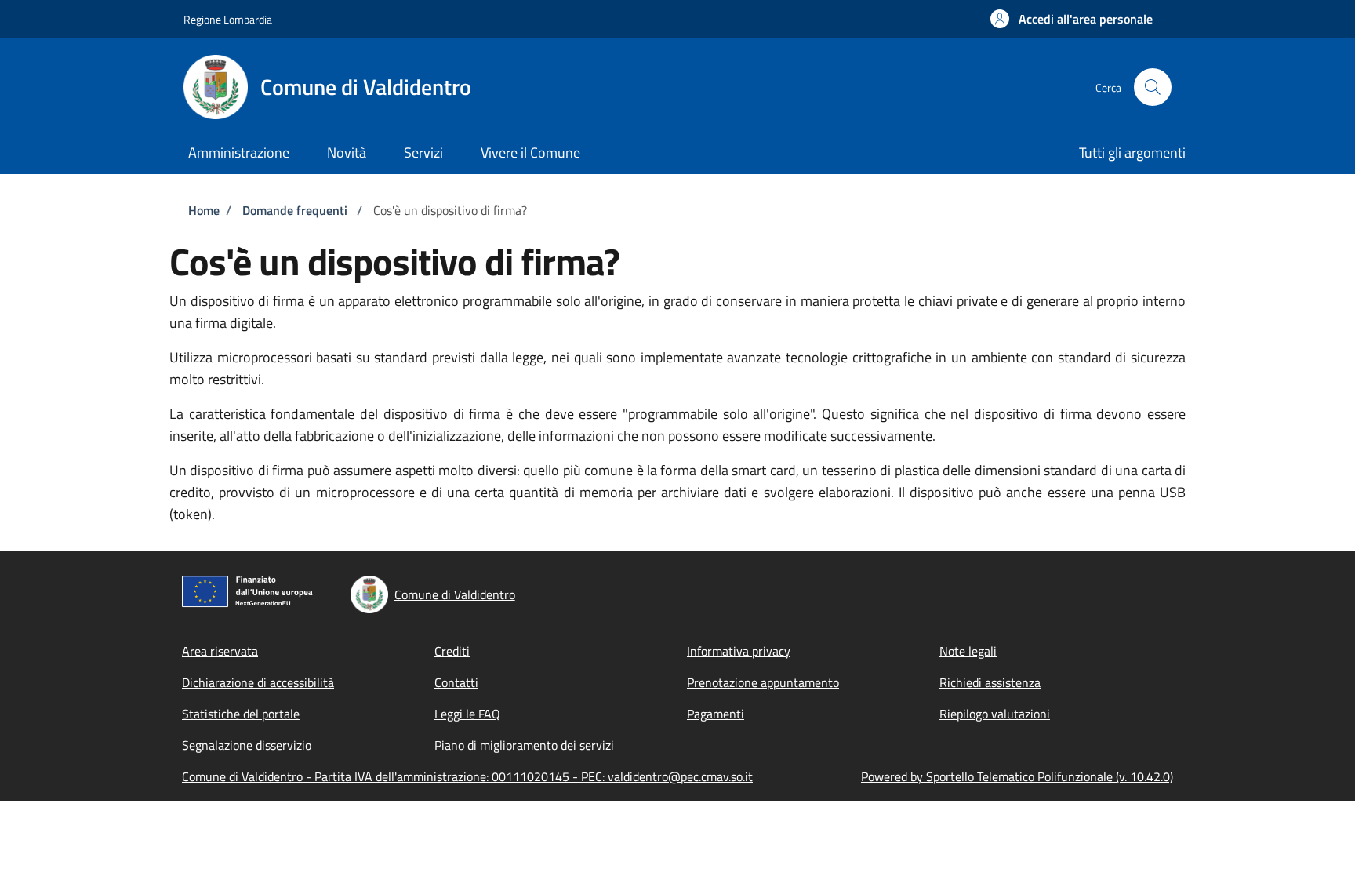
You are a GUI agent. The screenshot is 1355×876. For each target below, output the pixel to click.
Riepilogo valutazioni (994, 713)
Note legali (968, 651)
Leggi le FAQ (467, 713)
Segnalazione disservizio (246, 745)
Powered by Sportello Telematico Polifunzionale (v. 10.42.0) (1017, 776)
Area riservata (220, 651)
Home (204, 210)
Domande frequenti (296, 210)
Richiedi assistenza (990, 682)
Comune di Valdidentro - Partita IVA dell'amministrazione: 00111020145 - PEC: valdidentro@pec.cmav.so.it (467, 776)
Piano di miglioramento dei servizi (524, 745)
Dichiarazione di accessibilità (258, 682)
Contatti (456, 682)
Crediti (452, 651)
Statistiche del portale (241, 713)
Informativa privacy (738, 651)
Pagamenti (715, 713)
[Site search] (1153, 87)
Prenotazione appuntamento (763, 682)
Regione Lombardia (227, 19)
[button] (1072, 19)
